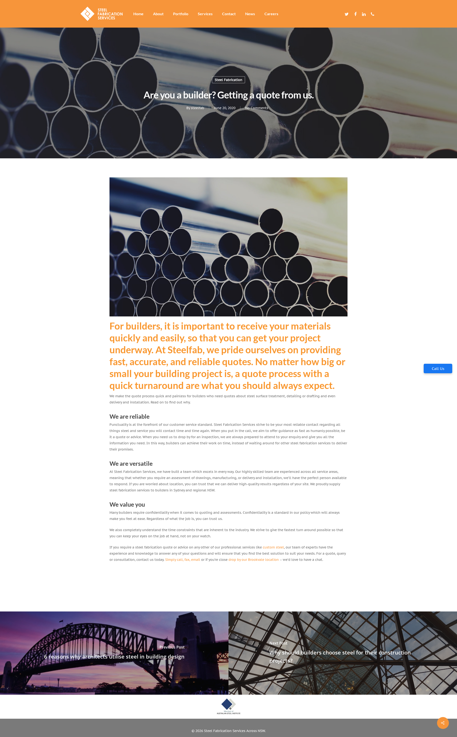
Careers (271, 14)
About (158, 14)
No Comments (256, 108)
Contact (229, 14)
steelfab (197, 108)
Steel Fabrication (228, 80)
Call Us (438, 368)
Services (205, 14)
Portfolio (180, 14)
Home (138, 14)
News (250, 14)
